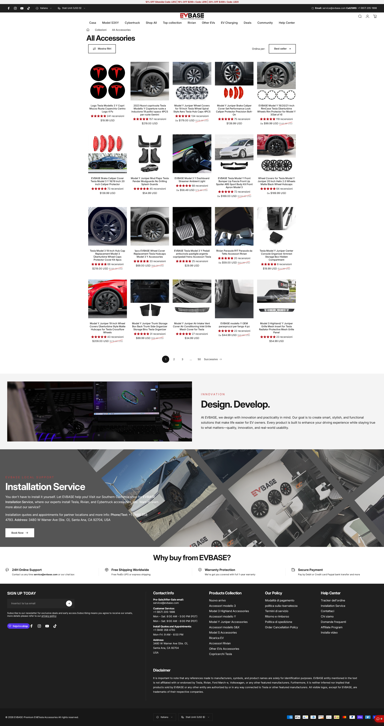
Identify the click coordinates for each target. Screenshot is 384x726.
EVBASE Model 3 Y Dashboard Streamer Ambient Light (192, 180)
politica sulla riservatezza (281, 606)
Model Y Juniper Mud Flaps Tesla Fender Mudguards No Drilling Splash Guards (150, 181)
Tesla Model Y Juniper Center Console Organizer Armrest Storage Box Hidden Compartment (276, 255)
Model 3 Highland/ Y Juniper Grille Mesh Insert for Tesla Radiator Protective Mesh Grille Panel (276, 328)
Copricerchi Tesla (220, 654)
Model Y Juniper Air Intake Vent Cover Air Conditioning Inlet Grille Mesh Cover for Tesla (192, 326)
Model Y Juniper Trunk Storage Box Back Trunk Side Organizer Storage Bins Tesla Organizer (149, 326)
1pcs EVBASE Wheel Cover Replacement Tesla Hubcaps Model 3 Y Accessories (150, 253)
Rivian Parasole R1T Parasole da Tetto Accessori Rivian (234, 252)
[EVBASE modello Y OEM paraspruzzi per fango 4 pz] (234, 299)
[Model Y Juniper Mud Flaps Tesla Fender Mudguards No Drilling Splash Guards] (149, 153)
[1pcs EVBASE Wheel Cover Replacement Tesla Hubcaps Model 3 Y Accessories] (149, 226)
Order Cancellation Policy (281, 627)
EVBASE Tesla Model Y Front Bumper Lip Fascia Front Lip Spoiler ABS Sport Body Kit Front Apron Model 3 (234, 183)
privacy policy (49, 615)
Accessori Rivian (220, 643)
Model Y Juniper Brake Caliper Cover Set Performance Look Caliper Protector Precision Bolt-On (234, 110)
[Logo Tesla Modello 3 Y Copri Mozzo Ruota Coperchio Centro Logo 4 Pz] (107, 81)
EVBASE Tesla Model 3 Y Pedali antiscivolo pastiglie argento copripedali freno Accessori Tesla (192, 253)
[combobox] (44, 8)
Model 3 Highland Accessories (229, 611)
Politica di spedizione (278, 622)
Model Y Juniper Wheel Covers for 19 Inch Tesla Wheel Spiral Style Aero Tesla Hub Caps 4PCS (191, 108)
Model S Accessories (223, 632)
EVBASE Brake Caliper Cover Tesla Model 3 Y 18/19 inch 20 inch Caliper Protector (107, 181)
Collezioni (100, 29)
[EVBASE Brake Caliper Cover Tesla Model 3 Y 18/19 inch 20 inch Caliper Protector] (107, 153)
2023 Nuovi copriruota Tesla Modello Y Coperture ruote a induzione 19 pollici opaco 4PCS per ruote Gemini (149, 110)
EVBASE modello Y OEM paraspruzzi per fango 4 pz (234, 325)
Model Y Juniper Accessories (228, 622)
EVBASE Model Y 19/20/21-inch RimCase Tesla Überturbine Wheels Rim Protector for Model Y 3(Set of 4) (276, 110)
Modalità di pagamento (279, 600)
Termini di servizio (276, 611)
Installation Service (333, 606)
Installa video (329, 632)
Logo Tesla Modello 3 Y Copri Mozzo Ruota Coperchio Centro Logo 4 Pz (107, 108)
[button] (99, 116)
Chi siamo (327, 616)
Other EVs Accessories (224, 648)
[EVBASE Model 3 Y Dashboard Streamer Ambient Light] (192, 153)
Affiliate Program (331, 627)
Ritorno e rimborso (277, 616)
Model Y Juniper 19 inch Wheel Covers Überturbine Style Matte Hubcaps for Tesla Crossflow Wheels (107, 328)
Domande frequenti (333, 622)
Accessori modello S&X (224, 627)
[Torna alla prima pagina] (87, 29)
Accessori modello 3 (222, 606)
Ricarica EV (216, 638)
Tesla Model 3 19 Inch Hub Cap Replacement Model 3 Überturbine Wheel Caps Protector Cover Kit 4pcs (107, 255)
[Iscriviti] (69, 603)
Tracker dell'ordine (333, 600)
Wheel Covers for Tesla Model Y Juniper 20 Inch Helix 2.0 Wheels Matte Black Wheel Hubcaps (276, 181)
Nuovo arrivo (217, 600)
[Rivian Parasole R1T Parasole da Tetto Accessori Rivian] (234, 226)
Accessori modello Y (222, 616)
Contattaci (327, 611)
